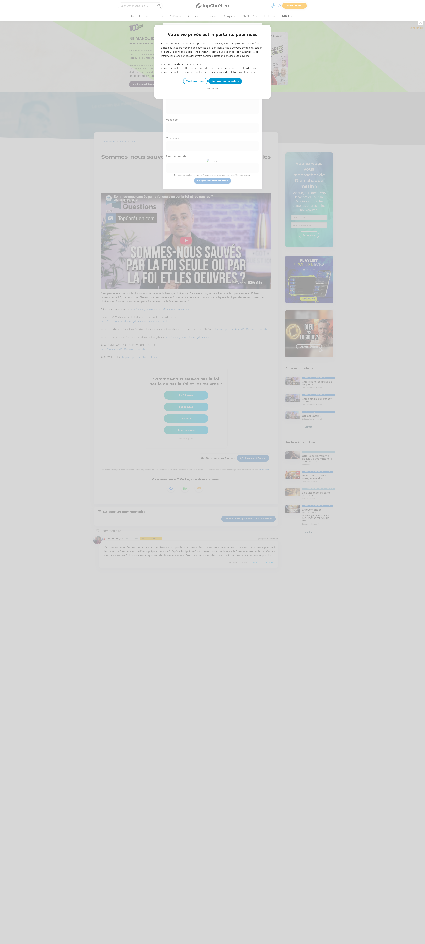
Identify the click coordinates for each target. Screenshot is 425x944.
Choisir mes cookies (195, 81)
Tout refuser (212, 89)
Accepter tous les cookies (225, 81)
